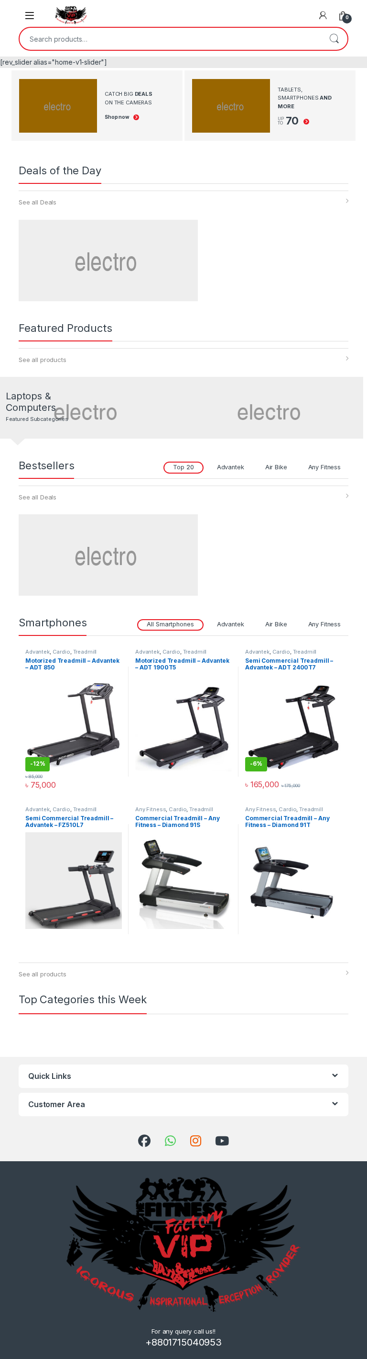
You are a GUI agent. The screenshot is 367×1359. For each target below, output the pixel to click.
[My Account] (323, 15)
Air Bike (276, 467)
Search (334, 39)
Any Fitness (324, 467)
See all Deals (37, 202)
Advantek (230, 467)
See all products (42, 359)
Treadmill (85, 651)
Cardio (61, 651)
